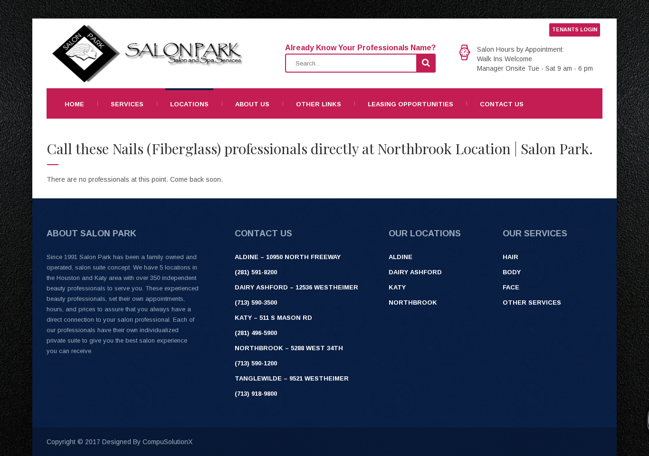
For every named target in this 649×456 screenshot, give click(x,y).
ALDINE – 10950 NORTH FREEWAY (288, 257)
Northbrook (413, 302)
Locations (189, 104)
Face (511, 287)
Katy (397, 287)
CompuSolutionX (167, 442)
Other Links (318, 104)
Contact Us (502, 104)
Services (127, 104)
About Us (252, 104)
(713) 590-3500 (256, 302)
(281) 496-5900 (256, 332)
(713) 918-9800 (256, 393)
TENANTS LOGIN (574, 29)
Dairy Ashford (415, 272)
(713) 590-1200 (256, 363)
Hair (510, 257)
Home (74, 104)
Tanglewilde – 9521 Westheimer (292, 378)
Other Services (532, 302)
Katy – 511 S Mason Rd (273, 317)
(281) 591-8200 (256, 272)
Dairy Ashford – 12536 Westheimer (296, 287)
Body (512, 272)
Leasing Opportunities (410, 104)
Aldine (400, 257)
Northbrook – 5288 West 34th (289, 348)
